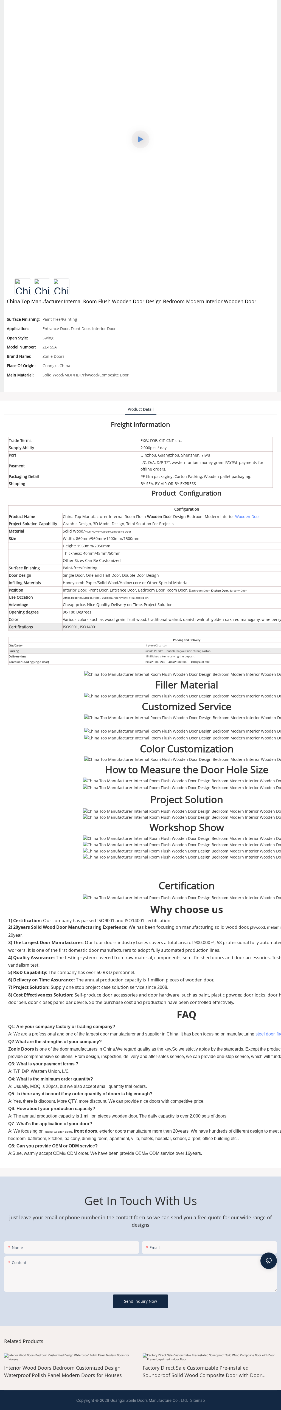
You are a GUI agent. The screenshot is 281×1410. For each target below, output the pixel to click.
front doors (85, 1131)
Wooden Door (159, 516)
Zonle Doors (21, 1049)
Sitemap (197, 1400)
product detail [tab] (141, 409)
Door (225, 590)
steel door (264, 1034)
